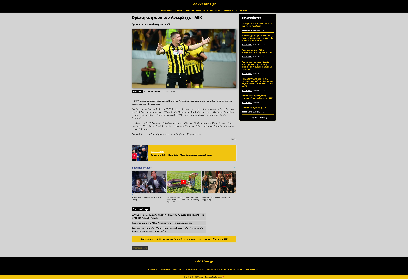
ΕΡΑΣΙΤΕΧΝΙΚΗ (202, 10)
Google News (180, 239)
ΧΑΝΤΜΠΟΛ (189, 10)
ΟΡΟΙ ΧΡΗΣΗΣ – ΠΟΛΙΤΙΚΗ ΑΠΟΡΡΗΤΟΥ (188, 270)
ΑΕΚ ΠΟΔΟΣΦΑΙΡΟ (140, 248)
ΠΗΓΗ (233, 139)
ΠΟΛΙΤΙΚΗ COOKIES (236, 270)
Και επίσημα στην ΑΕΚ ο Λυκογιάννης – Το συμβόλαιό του (162, 222)
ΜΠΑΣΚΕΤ (178, 10)
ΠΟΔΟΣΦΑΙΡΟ (166, 10)
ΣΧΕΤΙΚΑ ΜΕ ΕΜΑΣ (253, 270)
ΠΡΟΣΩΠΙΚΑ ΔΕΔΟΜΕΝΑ (216, 270)
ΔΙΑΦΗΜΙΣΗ (229, 10)
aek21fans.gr (204, 261)
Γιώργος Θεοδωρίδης (152, 91)
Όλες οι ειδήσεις (257, 117)
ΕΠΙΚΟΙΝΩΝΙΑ (241, 10)
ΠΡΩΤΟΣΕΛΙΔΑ (216, 10)
